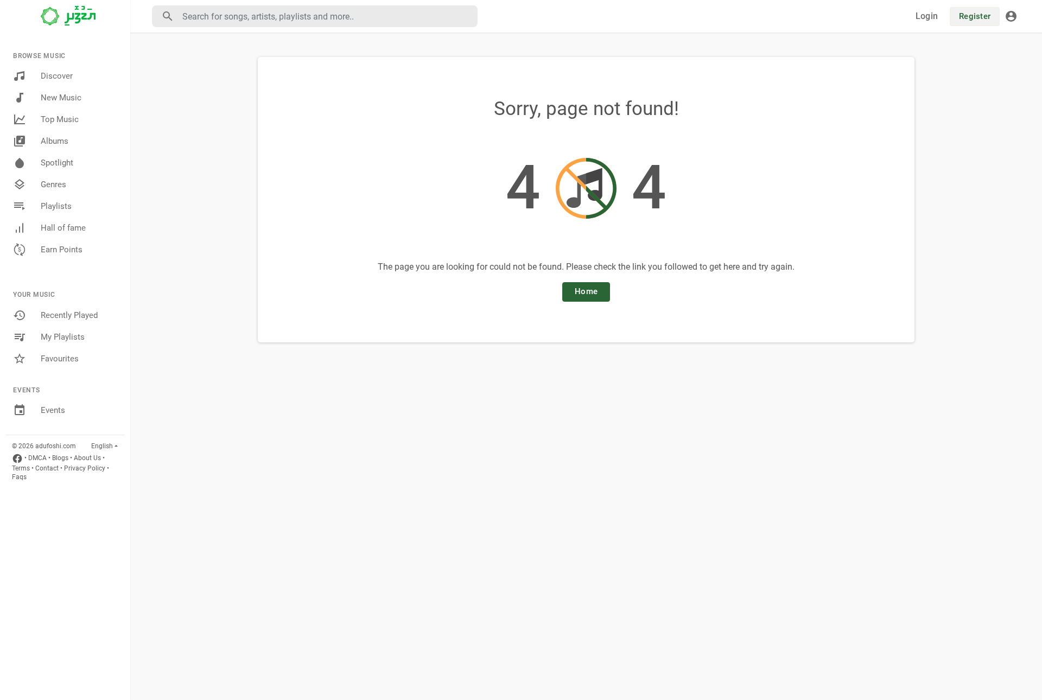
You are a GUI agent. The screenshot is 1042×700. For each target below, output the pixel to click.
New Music (61, 98)
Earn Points (61, 249)
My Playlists (63, 337)
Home (586, 291)
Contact (47, 468)
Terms (21, 468)
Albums (54, 141)
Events (53, 410)
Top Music (60, 119)
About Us (87, 458)
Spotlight (57, 163)
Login (927, 16)
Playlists (56, 206)
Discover (57, 76)
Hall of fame (63, 228)
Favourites (60, 359)
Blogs (60, 458)
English (102, 446)
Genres (53, 184)
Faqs (19, 477)
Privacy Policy (84, 468)
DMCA (37, 458)
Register (974, 16)
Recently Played (69, 315)
